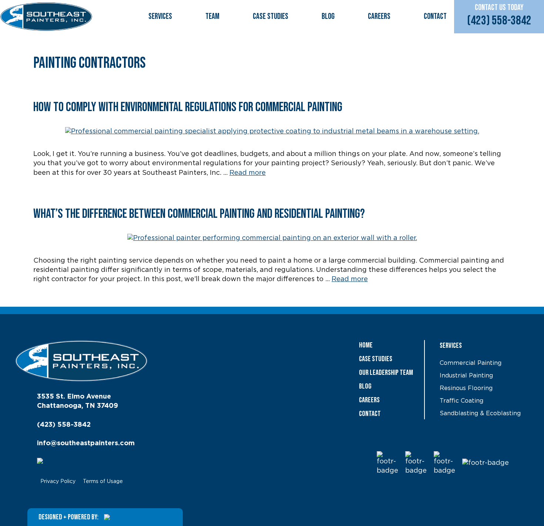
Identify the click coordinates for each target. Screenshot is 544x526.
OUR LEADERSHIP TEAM (386, 372)
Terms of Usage (103, 481)
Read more (247, 173)
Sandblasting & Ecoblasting (480, 413)
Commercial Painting (470, 363)
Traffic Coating (461, 401)
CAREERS (379, 16)
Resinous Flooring (466, 388)
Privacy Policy (57, 481)
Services (160, 16)
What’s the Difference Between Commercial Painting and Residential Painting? (199, 214)
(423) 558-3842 (499, 20)
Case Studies (270, 16)
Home (366, 345)
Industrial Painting (466, 376)
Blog (328, 16)
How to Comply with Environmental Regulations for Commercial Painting (189, 107)
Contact (435, 16)
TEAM (212, 16)
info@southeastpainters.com (86, 443)
